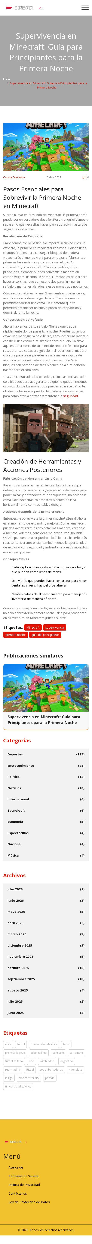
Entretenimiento (20, 765)
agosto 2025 (17, 990)
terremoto (76, 1053)
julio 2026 (15, 889)
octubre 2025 (18, 968)
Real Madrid (12, 1069)
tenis (66, 1044)
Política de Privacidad (24, 1184)
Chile (8, 1044)
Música (13, 855)
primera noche (16, 635)
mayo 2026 (16, 911)
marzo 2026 (16, 934)
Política (13, 776)
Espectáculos (18, 833)
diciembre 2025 (19, 945)
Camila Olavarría (14, 177)
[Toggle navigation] (85, 8)
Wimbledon (47, 1061)
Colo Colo (58, 1053)
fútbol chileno (14, 1061)
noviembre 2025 (20, 956)
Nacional (14, 844)
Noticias (14, 788)
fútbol (21, 1044)
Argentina (66, 1061)
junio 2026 (15, 900)
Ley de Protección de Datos (29, 1202)
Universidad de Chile (44, 1044)
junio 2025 (15, 1013)
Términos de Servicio (24, 1176)
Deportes (15, 754)
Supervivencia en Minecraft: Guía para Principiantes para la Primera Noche (43, 719)
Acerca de (16, 1167)
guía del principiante (45, 635)
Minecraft (33, 627)
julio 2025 (15, 1001)
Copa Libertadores (51, 1069)
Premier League (15, 1053)
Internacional (18, 799)
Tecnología (16, 810)
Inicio (6, 79)
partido (50, 1078)
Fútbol (30, 1069)
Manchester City (29, 1078)
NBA (31, 1061)
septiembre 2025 (21, 979)
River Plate (75, 1069)
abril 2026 (15, 923)
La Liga (9, 1078)
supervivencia (54, 627)
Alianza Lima (39, 1053)
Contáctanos (18, 1193)
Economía (15, 821)
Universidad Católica (18, 1086)
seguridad (70, 396)
